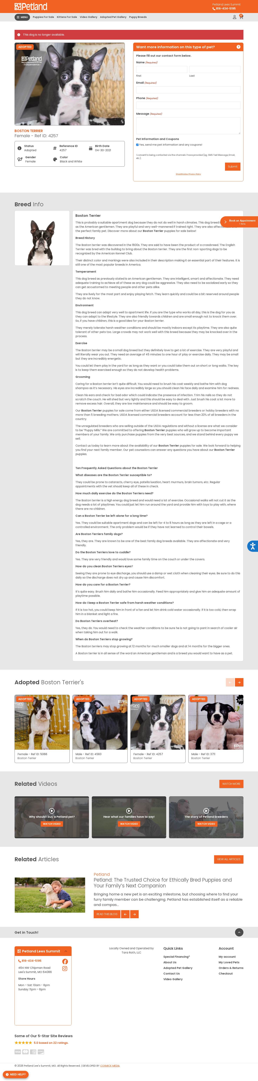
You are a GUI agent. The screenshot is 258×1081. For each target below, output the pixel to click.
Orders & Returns (231, 968)
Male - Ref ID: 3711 (203, 754)
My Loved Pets (229, 962)
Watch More (231, 784)
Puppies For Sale (43, 17)
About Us (169, 962)
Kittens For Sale (67, 17)
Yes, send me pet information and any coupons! (170, 144)
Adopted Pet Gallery (113, 17)
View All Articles (228, 859)
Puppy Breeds (138, 17)
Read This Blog (107, 914)
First (138, 76)
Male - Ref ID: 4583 (88, 754)
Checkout (226, 974)
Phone (147, 98)
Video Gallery (88, 17)
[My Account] (234, 17)
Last (192, 76)
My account (227, 957)
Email (146, 83)
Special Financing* (176, 957)
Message (149, 114)
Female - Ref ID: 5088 (32, 754)
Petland (102, 874)
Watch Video (52, 824)
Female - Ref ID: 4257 (148, 754)
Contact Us (171, 974)
